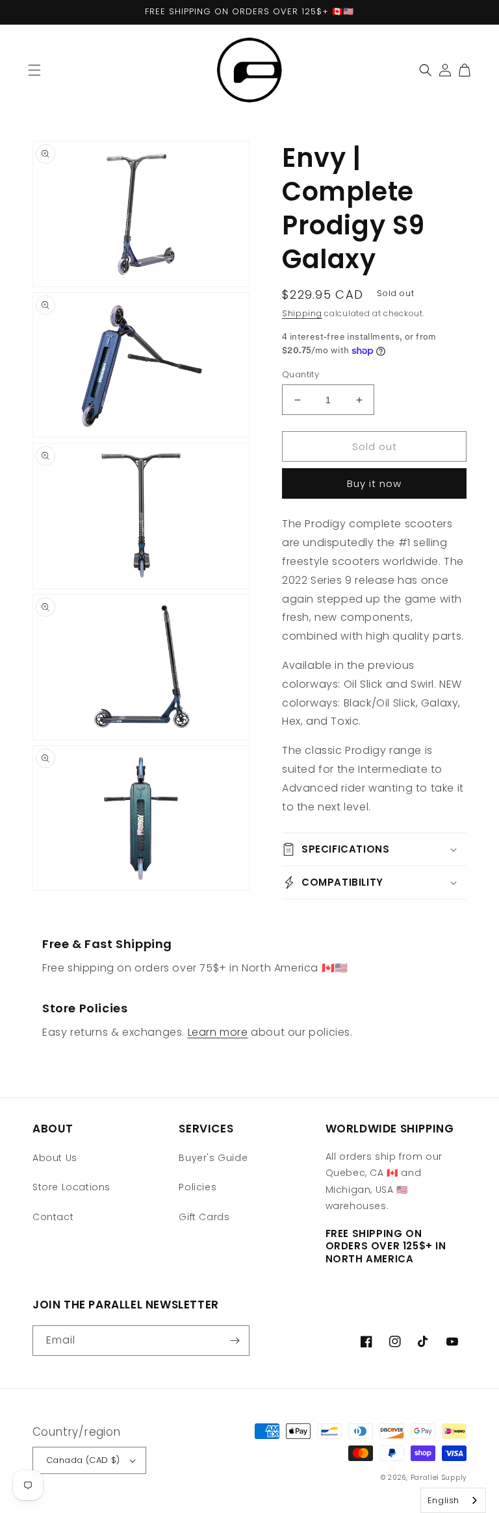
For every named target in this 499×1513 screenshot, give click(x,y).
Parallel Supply (439, 1477)
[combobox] (453, 1500)
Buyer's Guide (213, 1157)
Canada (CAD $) (83, 1460)
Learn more (218, 1032)
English (443, 1500)
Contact (52, 1216)
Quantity (300, 374)
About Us (54, 1157)
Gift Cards (204, 1216)
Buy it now (374, 483)
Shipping (302, 313)
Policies (197, 1187)
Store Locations (71, 1187)
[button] (34, 70)
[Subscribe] (234, 1340)
